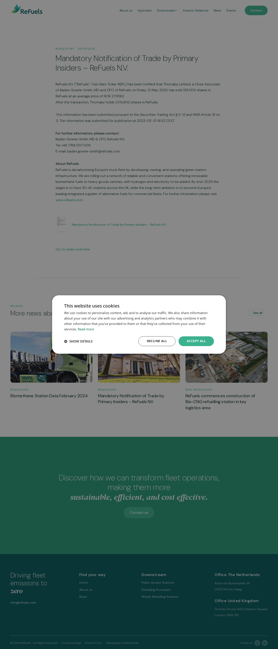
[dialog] (139, 324)
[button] (78, 341)
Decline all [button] (157, 341)
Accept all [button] (196, 341)
